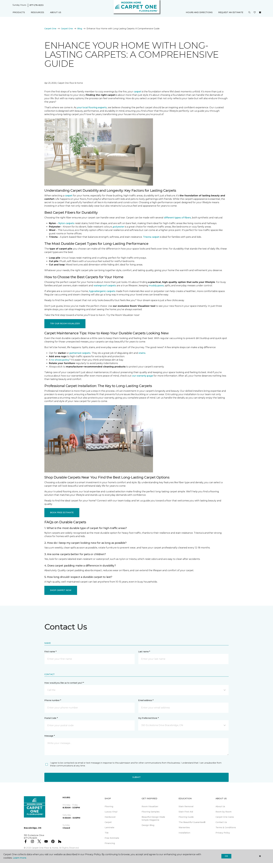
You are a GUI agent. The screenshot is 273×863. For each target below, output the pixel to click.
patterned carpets (80, 353)
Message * (49, 736)
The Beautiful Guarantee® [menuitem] (192, 822)
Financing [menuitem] (110, 843)
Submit (136, 777)
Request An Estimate (230, 12)
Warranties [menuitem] (184, 827)
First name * (50, 652)
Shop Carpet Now (60, 590)
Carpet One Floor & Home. (45, 848)
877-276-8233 (37, 5)
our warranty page (142, 375)
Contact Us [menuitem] (221, 822)
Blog (79, 28)
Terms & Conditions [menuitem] (226, 827)
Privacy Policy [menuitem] (223, 832)
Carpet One (50, 28)
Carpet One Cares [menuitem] (225, 817)
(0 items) (260, 12)
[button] (249, 12)
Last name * (144, 652)
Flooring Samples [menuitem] (151, 811)
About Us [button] (55, 12)
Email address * (145, 700)
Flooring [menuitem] (109, 806)
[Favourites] (254, 12)
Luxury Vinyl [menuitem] (111, 811)
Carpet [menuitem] (108, 822)
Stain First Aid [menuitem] (186, 811)
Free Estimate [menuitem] (112, 838)
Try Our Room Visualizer (65, 323)
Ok (226, 856)
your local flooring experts (92, 107)
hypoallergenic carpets (102, 291)
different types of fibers (177, 217)
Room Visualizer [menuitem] (150, 806)
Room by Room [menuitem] (223, 811)
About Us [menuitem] (220, 806)
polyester (118, 226)
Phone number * (52, 700)
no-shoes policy (60, 359)
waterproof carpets (105, 285)
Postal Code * (51, 718)
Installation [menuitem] (184, 832)
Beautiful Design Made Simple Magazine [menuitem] (153, 818)
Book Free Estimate (62, 512)
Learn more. (20, 857)
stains (141, 353)
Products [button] (19, 12)
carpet (137, 91)
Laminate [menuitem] (109, 827)
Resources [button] (37, 12)
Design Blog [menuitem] (148, 825)
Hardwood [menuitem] (110, 817)
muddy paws (156, 285)
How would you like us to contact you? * (64, 683)
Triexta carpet (151, 237)
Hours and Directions (199, 12)
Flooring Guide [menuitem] (186, 817)
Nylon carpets (66, 223)
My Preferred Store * (148, 718)
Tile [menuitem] (106, 832)
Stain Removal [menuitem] (186, 806)
